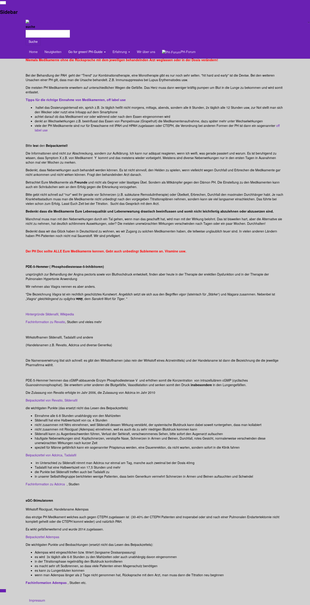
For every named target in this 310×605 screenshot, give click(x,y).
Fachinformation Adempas (46, 582)
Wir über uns (146, 51)
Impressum (37, 600)
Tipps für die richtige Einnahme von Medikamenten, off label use (76, 99)
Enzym (101, 380)
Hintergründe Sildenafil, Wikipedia (50, 314)
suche (30, 26)
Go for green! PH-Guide (85, 51)
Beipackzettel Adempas (42, 537)
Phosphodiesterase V (122, 380)
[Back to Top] (3, 590)
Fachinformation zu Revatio (45, 321)
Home (33, 51)
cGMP (73, 380)
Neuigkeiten (53, 51)
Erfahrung (120, 51)
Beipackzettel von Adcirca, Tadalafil (51, 455)
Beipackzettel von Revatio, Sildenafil (51, 400)
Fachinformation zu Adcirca (45, 484)
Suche (33, 41)
